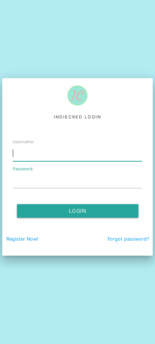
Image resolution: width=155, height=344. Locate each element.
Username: (24, 141)
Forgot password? (128, 239)
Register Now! (22, 239)
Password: (23, 168)
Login (78, 211)
